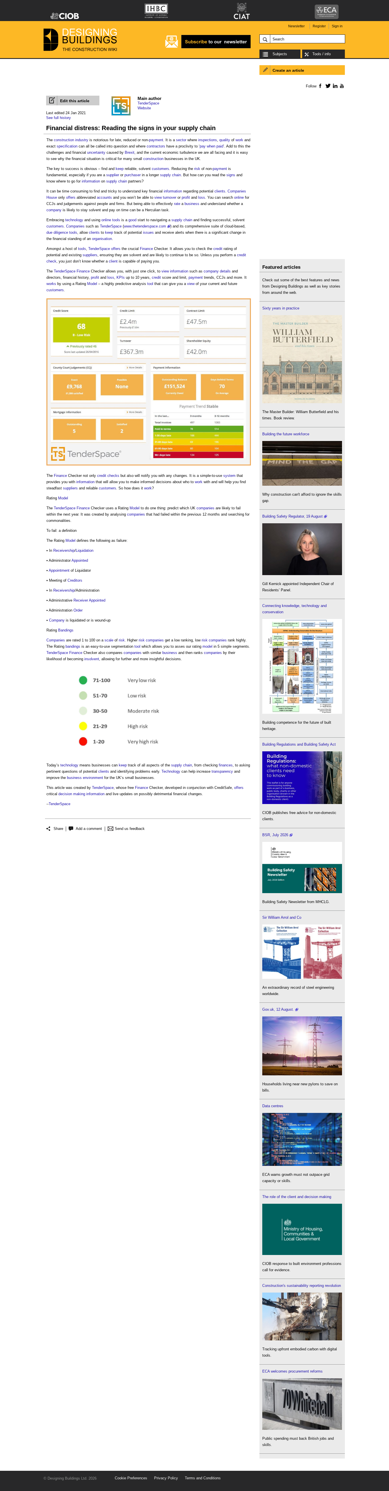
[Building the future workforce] (302, 484)
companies (205, 508)
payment (156, 140)
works (51, 284)
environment (93, 778)
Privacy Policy (166, 1478)
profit (186, 197)
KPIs (120, 277)
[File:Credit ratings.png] (121, 755)
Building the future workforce (285, 434)
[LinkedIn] (334, 85)
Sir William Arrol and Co (281, 917)
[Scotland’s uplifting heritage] (302, 977)
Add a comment (89, 828)
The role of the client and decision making (296, 1197)
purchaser (132, 175)
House (51, 197)
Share (58, 828)
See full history (58, 118)
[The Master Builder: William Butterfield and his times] (302, 402)
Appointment (59, 570)
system (229, 475)
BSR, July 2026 (275, 835)
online (239, 197)
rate (177, 204)
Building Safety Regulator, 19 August (292, 516)
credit (217, 249)
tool (150, 284)
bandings (72, 646)
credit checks (108, 475)
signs (230, 175)
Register (319, 26)
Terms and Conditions (203, 1478)
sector (181, 140)
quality (224, 140)
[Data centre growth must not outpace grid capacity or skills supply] (302, 1164)
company (54, 210)
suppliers (90, 255)
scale (109, 640)
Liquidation (84, 550)
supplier (112, 175)
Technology (170, 771)
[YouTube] (341, 85)
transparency (222, 771)
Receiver (80, 600)
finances (226, 765)
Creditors (74, 580)
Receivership (64, 550)
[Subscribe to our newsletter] (208, 47)
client (113, 261)
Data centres (272, 1106)
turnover (169, 197)
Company (57, 620)
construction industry (71, 140)
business (192, 204)
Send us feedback (130, 828)
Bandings (65, 630)
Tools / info (321, 54)
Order (78, 610)
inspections (207, 140)
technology (74, 220)
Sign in (337, 26)
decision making (71, 794)
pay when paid (211, 146)
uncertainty (96, 152)
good (132, 220)
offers (70, 197)
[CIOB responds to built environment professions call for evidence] (302, 1254)
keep (120, 169)
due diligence (57, 232)
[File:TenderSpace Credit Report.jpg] (148, 465)
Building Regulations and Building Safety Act (299, 744)
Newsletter (296, 26)
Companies (237, 191)
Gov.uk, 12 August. (278, 1009)
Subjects (280, 54)
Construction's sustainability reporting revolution (301, 1285)
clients (219, 191)
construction (153, 159)
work (239, 140)
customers (160, 169)
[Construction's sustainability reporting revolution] (302, 1339)
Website (144, 108)
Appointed (79, 560)
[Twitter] (327, 85)
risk (197, 169)
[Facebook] (320, 85)
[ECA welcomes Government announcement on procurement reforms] (302, 1428)
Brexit (129, 152)
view (158, 197)
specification (67, 146)
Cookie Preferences (131, 1478)
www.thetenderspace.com (145, 226)
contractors (156, 146)
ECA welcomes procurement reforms (292, 1371)
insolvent (91, 659)
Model (92, 284)
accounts (104, 197)
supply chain (170, 175)
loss (201, 197)
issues (148, 232)
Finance (146, 249)
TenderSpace (148, 103)
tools (116, 220)
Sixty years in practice (280, 308)
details (225, 271)
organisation (102, 239)
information (91, 181)
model (207, 646)
